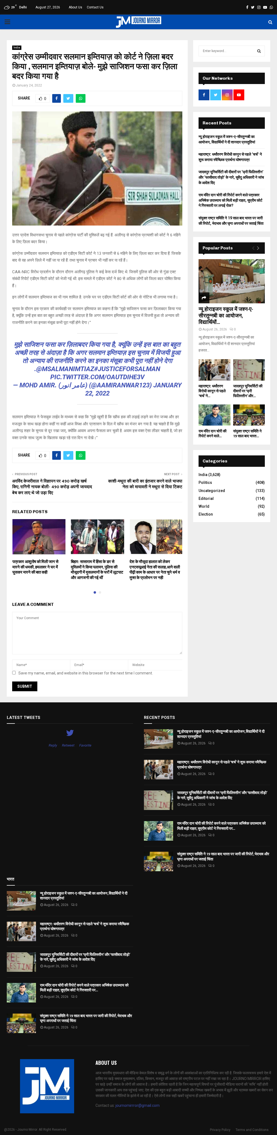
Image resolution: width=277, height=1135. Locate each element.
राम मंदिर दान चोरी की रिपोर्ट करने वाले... (212, 433)
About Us (75, 7)
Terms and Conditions (252, 1130)
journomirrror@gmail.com (138, 1105)
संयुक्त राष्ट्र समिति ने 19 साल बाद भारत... (247, 433)
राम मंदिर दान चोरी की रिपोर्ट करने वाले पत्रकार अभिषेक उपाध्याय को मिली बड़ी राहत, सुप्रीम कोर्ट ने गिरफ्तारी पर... (221, 825)
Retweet (68, 745)
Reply (53, 745)
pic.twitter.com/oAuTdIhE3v (97, 377)
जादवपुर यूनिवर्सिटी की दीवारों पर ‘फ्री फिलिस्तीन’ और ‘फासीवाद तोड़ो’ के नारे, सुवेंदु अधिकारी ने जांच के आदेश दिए (231, 177)
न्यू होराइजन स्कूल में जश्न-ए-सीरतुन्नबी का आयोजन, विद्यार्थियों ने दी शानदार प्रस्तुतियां (221, 733)
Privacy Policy (220, 1130)
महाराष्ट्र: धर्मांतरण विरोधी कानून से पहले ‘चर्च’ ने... (212, 391)
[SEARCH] (259, 51)
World (204, 506)
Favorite (85, 745)
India (17, 47)
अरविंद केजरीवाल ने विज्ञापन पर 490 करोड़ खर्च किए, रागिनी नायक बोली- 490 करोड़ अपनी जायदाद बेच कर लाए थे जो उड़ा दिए (52, 487)
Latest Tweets (23, 717)
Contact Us (95, 7)
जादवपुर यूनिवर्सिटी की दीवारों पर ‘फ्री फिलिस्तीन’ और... (247, 391)
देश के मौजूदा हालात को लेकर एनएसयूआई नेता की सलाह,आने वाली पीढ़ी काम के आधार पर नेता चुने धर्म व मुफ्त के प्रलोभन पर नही (155, 569)
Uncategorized (212, 490)
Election (206, 514)
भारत (10, 879)
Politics (205, 482)
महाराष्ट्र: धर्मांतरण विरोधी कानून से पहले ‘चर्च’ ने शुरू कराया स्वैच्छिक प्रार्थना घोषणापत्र (221, 764)
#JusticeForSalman (127, 369)
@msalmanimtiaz (65, 369)
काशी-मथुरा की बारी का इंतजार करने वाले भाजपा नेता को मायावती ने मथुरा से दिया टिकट (145, 484)
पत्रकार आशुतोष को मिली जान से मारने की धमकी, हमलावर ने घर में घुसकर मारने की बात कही (35, 567)
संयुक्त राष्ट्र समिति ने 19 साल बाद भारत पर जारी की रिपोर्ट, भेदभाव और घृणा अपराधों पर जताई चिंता (223, 856)
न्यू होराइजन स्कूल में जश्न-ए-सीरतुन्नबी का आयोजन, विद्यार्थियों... (226, 316)
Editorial (206, 498)
